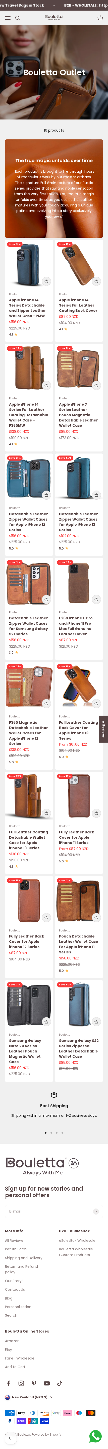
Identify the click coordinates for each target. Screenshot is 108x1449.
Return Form (16, 1249)
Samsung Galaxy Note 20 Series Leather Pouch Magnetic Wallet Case (25, 1051)
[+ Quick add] (46, 281)
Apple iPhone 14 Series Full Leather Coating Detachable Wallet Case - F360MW (28, 415)
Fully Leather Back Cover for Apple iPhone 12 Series (26, 941)
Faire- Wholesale (19, 1358)
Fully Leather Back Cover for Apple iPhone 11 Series (76, 837)
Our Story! (14, 1280)
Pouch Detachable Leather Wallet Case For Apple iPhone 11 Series (78, 944)
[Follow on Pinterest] (34, 1383)
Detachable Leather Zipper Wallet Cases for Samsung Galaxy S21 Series (28, 626)
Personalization (18, 1306)
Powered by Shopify (46, 1434)
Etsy (8, 1349)
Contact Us (15, 1289)
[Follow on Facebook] (8, 1383)
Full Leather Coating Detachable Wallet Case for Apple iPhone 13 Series (28, 840)
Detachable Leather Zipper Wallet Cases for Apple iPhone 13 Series (78, 521)
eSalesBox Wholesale (77, 1240)
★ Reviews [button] (103, 729)
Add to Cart (15, 1366)
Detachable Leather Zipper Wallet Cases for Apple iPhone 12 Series (28, 521)
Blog (8, 1298)
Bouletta (15, 294)
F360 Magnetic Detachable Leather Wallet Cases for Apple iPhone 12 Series (28, 733)
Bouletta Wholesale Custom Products (76, 1252)
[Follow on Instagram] (21, 1383)
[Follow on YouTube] (46, 1383)
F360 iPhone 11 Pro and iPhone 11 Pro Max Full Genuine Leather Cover (76, 626)
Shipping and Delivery (23, 1257)
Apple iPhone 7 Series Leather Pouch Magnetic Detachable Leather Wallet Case (78, 415)
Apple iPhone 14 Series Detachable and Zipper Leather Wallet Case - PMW (27, 307)
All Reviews (14, 1240)
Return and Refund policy (21, 1269)
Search (11, 1315)
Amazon (12, 1340)
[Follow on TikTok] (59, 1383)
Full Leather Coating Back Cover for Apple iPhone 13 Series (78, 730)
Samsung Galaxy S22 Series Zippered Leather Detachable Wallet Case (79, 1048)
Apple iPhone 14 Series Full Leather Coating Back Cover (78, 305)
